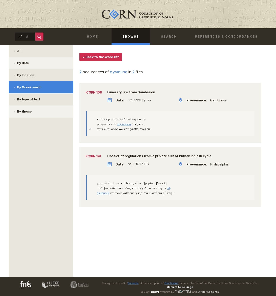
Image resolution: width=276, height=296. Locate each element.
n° (20, 36)
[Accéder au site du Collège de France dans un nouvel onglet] (77, 289)
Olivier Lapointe (208, 291)
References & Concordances (226, 36)
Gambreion (171, 283)
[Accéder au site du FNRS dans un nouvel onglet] (21, 289)
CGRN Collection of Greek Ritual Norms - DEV (138, 14)
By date (23, 63)
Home (92, 36)
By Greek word (28, 87)
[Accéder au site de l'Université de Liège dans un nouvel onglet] (48, 289)
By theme (24, 111)
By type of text (28, 99)
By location (25, 75)
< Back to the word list (100, 57)
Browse (130, 36)
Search (169, 36)
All (19, 51)
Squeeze (133, 283)
